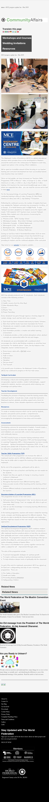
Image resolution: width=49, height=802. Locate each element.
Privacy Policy (5, 714)
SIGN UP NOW (6, 742)
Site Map (4, 704)
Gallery (3, 722)
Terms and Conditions (7, 719)
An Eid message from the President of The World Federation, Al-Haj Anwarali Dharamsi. (24, 624)
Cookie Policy (5, 712)
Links (3, 724)
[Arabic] (6, 32)
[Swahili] (15, 32)
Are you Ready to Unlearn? (13, 653)
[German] (11, 32)
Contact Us (4, 701)
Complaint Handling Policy (9, 717)
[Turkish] (18, 32)
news (2, 7)
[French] (8, 32)
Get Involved (5, 706)
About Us (4, 699)
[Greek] (13, 32)
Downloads (4, 709)
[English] (4, 32)
